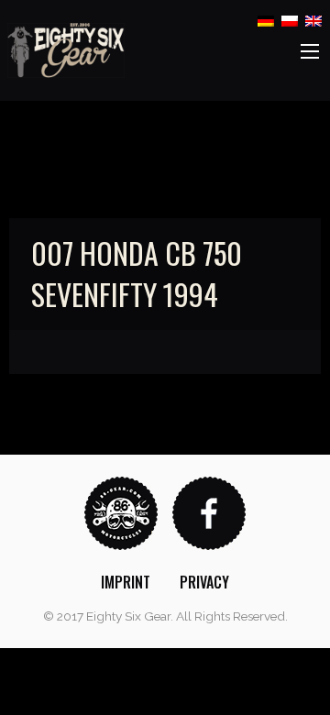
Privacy (204, 582)
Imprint (125, 582)
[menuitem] (125, 582)
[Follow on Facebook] (209, 512)
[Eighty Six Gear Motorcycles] (66, 49)
